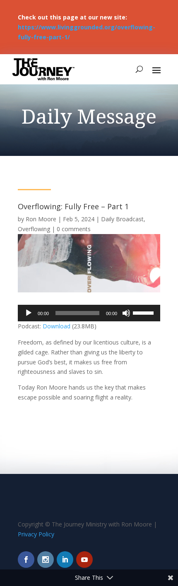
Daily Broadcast (122, 219)
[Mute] (126, 313)
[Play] (28, 313)
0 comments (74, 229)
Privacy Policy (36, 534)
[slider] (144, 312)
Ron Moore (41, 219)
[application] (89, 313)
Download (56, 326)
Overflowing (34, 229)
